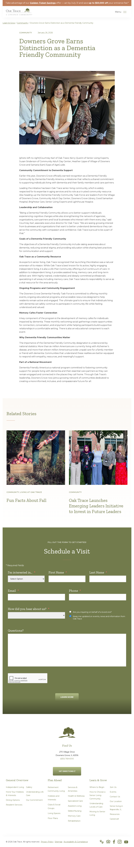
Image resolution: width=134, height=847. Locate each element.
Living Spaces (54, 813)
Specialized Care (75, 801)
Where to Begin (97, 787)
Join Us (113, 787)
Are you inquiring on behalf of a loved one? (92, 612)
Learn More (66, 697)
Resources (114, 814)
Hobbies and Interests (53, 798)
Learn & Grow (9, 23)
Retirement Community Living (56, 789)
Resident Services (14, 805)
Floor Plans (53, 818)
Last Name (98, 572)
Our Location (116, 801)
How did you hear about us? (28, 609)
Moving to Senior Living (97, 813)
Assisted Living (75, 806)
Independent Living (15, 787)
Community (22, 23)
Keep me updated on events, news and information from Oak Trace (99, 617)
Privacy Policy (47, 842)
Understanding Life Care (35, 793)
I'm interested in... (21, 572)
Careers (114, 818)
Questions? (16, 630)
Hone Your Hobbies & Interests (15, 793)
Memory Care (74, 816)
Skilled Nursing (74, 811)
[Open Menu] (125, 12)
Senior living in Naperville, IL (116, 808)
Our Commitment (34, 800)
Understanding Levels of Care (96, 805)
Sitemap (58, 842)
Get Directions (66, 769)
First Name (58, 572)
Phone (75, 591)
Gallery (29, 787)
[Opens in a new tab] (114, 842)
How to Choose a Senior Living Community (97, 795)
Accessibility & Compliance (76, 842)
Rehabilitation (74, 821)
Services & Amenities (72, 789)
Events (113, 792)
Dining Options (13, 800)
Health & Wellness (76, 796)
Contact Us (115, 796)
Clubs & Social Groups (54, 806)
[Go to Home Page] (19, 13)
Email (13, 591)
